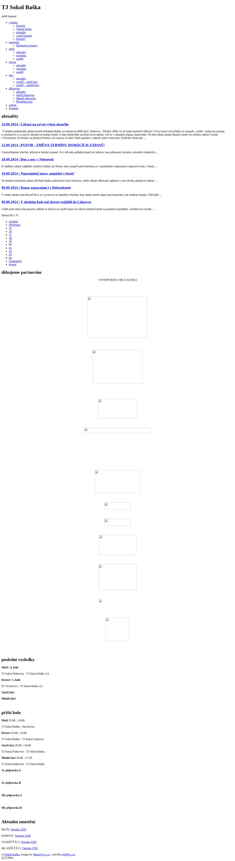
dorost (12, 62)
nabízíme (14, 42)
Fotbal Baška (12, 854)
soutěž (20, 58)
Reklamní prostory (27, 45)
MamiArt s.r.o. (41, 854)
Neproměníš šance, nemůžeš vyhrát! (37, 173)
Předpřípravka (24, 101)
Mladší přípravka (26, 98)
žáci (11, 75)
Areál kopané (24, 35)
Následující (15, 261)
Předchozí (14, 224)
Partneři (20, 39)
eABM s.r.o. (68, 854)
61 (10, 248)
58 (10, 238)
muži (12, 48)
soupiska (21, 55)
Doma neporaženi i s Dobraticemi (36, 188)
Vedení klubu (24, 29)
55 (10, 228)
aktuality (21, 32)
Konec (13, 264)
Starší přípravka (25, 95)
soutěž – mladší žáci (27, 85)
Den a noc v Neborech (27, 159)
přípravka (14, 88)
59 (10, 241)
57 (10, 234)
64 (10, 257)
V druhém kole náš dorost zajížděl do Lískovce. (46, 202)
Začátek (13, 221)
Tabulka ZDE (18, 829)
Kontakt (13, 108)
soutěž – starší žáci (27, 81)
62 (10, 251)
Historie (20, 25)
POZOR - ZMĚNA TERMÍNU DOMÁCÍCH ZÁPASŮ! (53, 145)
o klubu (13, 22)
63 (10, 254)
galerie (13, 105)
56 (10, 231)
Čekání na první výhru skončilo (35, 124)
